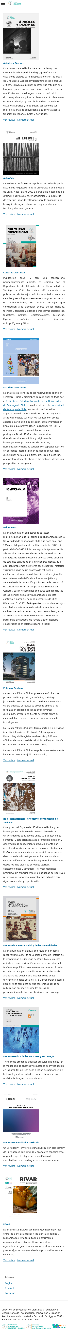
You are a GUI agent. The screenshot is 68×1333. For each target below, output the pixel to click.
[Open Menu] (3, 3)
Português (10, 1293)
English (9, 1283)
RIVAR (6, 1224)
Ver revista (9, 119)
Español (9, 1288)
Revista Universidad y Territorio (21, 1142)
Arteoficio (9, 178)
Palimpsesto (10, 527)
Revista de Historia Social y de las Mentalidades (30, 945)
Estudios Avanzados (14, 387)
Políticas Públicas (13, 688)
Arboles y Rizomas (13, 63)
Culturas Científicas (14, 272)
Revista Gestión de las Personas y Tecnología (28, 1056)
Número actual (25, 119)
